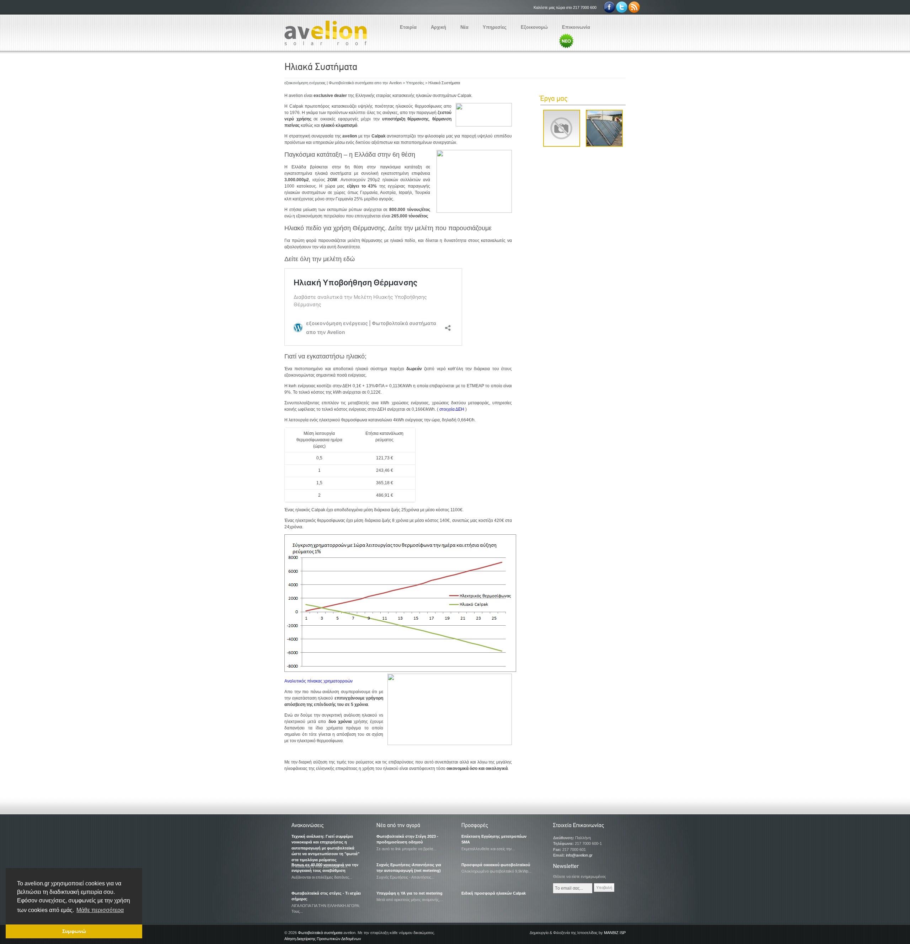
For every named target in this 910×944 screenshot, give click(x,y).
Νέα (464, 27)
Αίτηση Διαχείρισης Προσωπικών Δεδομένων (322, 939)
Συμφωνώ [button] (74, 931)
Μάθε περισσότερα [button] (100, 910)
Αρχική (438, 27)
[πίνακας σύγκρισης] (400, 670)
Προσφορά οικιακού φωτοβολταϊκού (495, 865)
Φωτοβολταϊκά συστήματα (320, 932)
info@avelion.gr (579, 855)
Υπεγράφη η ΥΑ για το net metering (409, 893)
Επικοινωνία (576, 27)
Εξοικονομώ (534, 27)
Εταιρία (408, 27)
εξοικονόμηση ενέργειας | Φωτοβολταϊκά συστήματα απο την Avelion (343, 83)
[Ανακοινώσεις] (327, 826)
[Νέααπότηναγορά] (412, 826)
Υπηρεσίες (495, 27)
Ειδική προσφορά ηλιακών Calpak (493, 893)
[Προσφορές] (497, 826)
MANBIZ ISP (615, 932)
